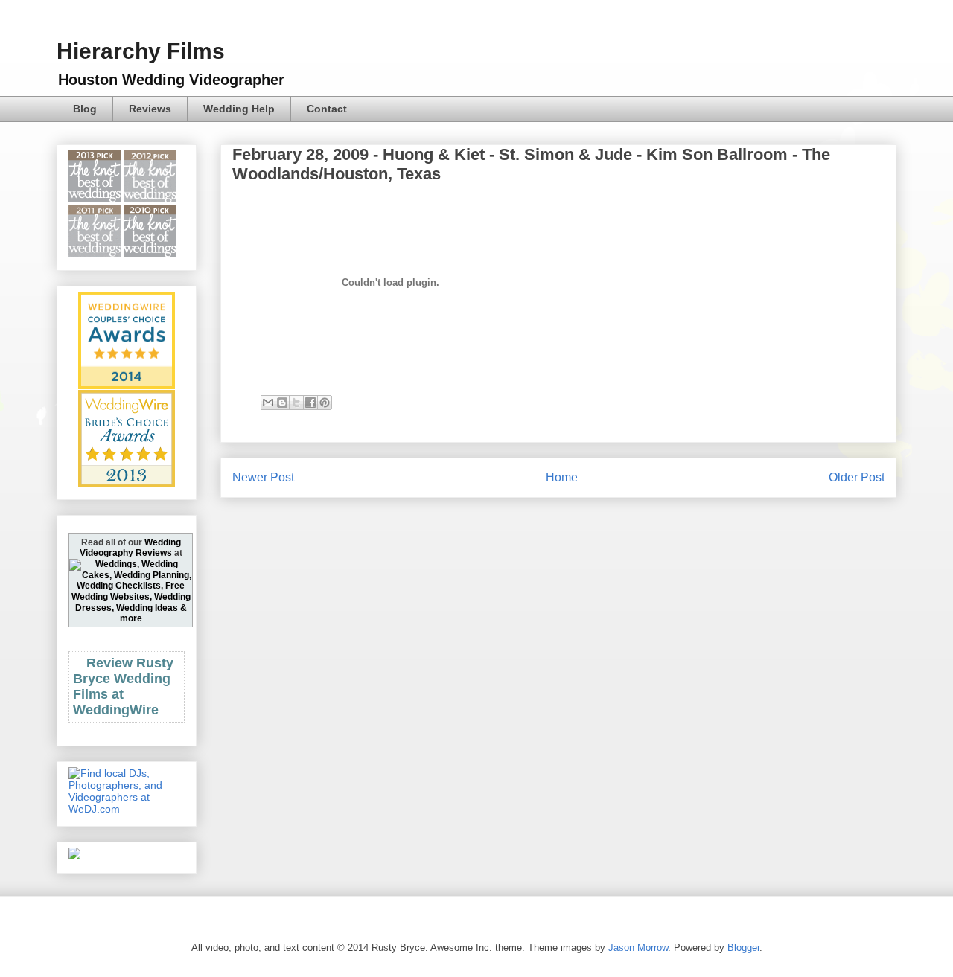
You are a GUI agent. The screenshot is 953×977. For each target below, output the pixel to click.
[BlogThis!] (282, 402)
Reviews (150, 109)
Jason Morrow (638, 947)
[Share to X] (296, 402)
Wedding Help (239, 109)
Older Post (857, 477)
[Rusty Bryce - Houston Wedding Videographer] (74, 856)
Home (562, 477)
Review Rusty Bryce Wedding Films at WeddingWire (123, 686)
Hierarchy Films (141, 51)
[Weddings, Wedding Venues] (126, 304)
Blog (85, 109)
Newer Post (263, 477)
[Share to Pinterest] (324, 402)
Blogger (743, 947)
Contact (327, 109)
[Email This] (268, 402)
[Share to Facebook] (310, 402)
